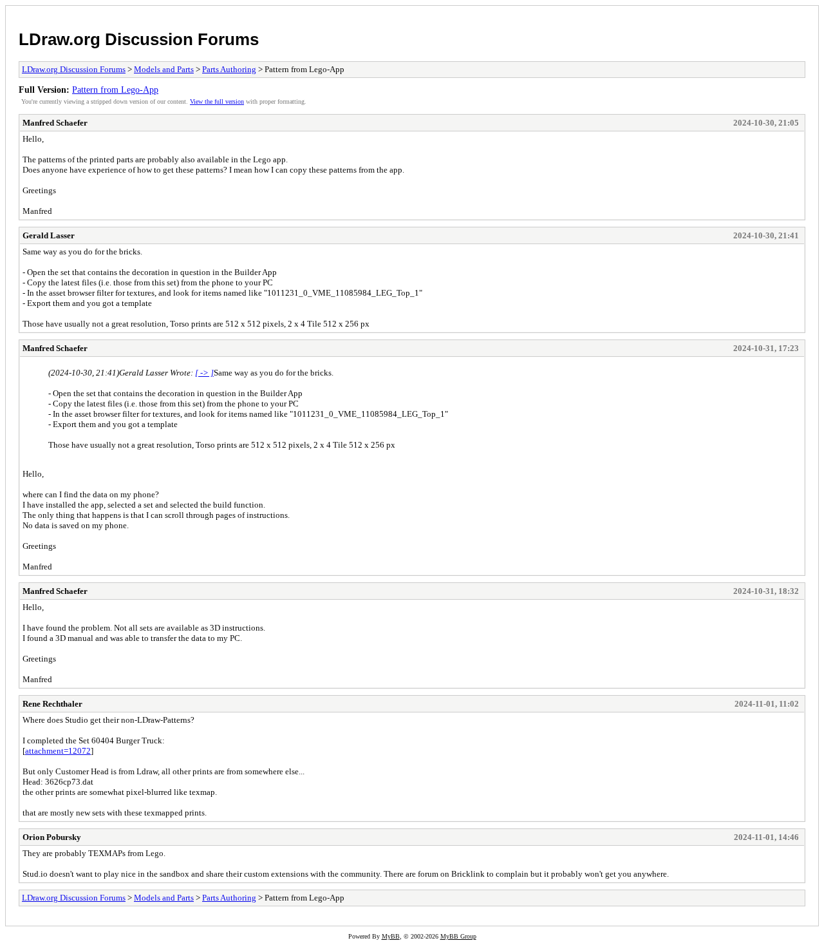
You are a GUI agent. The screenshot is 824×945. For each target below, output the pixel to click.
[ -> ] (204, 372)
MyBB (391, 936)
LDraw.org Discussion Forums (139, 39)
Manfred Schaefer (55, 123)
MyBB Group (458, 936)
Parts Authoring (229, 69)
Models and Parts (164, 69)
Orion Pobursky (52, 837)
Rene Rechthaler (52, 704)
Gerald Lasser (49, 235)
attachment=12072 (58, 751)
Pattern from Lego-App (115, 89)
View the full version (217, 101)
